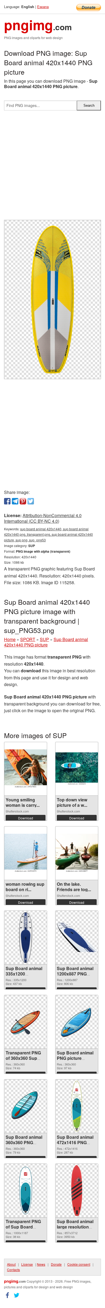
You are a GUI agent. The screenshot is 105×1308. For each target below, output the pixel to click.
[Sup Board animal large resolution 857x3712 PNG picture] (77, 1190)
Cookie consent (78, 1264)
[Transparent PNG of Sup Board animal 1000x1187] (26, 1190)
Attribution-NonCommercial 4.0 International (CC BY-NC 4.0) (43, 518)
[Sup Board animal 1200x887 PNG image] (77, 937)
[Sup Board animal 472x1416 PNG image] (76, 1106)
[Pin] (23, 501)
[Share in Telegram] (15, 501)
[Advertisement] (52, 167)
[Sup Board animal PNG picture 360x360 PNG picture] (77, 1022)
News (41, 1264)
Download (25, 818)
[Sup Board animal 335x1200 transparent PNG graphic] (26, 937)
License (27, 1264)
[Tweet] (30, 501)
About (11, 1264)
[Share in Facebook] (7, 501)
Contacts (13, 1269)
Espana (43, 6)
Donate (56, 1264)
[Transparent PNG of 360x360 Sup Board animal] (26, 1022)
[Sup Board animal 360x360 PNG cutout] (26, 1106)
